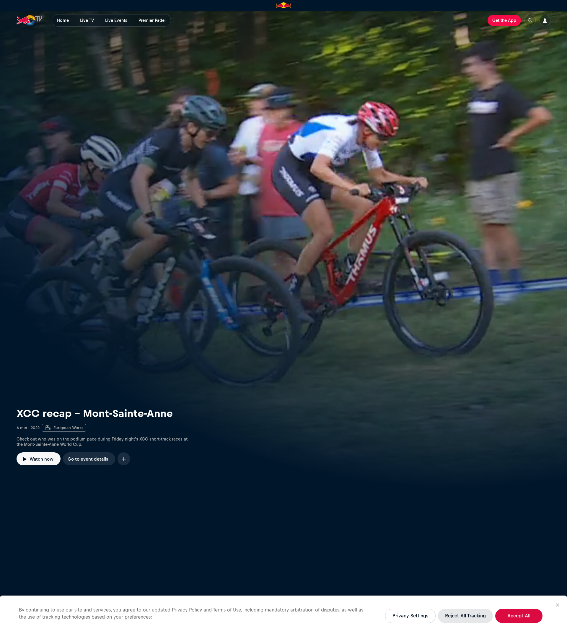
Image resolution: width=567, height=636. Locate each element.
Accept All (518, 615)
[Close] (557, 605)
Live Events (116, 20)
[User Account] (544, 20)
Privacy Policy (187, 609)
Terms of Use (227, 609)
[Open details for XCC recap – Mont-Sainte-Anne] (283, 249)
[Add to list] (124, 458)
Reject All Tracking (465, 615)
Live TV (87, 20)
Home (63, 20)
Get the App (504, 20)
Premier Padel (152, 20)
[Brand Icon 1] (283, 5)
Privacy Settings (410, 615)
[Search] (530, 20)
